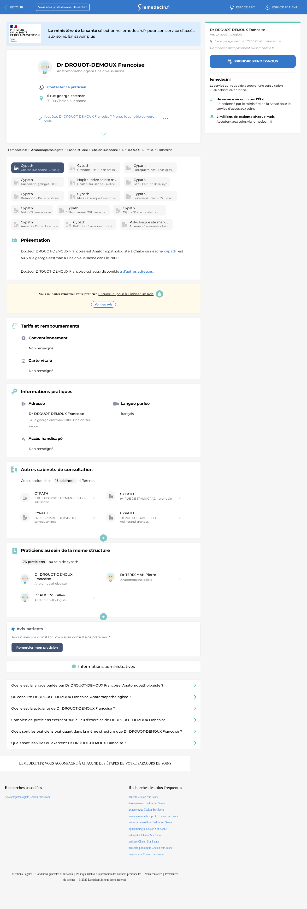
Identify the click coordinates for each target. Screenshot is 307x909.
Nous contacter (153, 874)
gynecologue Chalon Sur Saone (146, 809)
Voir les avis (103, 304)
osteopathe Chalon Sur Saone (145, 835)
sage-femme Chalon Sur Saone (146, 854)
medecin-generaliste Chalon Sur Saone (150, 822)
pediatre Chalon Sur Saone (144, 841)
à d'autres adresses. (137, 271)
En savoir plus (81, 36)
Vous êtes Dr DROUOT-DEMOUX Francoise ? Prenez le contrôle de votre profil (99, 118)
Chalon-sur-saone (105, 150)
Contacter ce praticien (66, 87)
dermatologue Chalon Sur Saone (147, 803)
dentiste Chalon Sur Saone (144, 797)
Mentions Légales (22, 874)
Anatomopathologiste (47, 150)
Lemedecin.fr (17, 150)
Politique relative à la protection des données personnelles (108, 874)
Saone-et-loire (77, 150)
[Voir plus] (103, 538)
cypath (170, 251)
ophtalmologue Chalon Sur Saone (148, 829)
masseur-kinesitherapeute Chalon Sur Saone (153, 816)
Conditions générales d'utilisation (54, 874)
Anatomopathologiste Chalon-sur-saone (90, 71)
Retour (16, 7)
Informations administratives (106, 666)
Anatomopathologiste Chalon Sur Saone (27, 797)
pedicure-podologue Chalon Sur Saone (150, 847)
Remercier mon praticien (37, 647)
